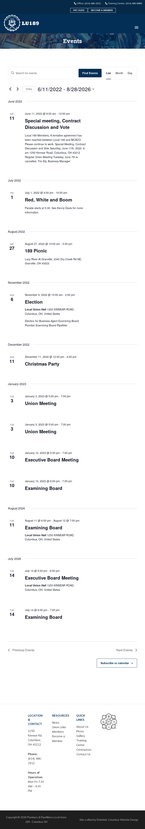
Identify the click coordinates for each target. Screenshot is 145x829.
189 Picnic (36, 250)
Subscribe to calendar (115, 663)
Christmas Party (42, 363)
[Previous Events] (10, 89)
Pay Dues (78, 10)
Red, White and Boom (48, 199)
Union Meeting (40, 403)
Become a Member (102, 10)
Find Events (90, 73)
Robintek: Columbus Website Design (117, 819)
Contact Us (83, 754)
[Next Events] (17, 89)
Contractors (83, 749)
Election (34, 302)
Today (29, 88)
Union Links (59, 727)
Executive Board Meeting (52, 459)
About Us (82, 727)
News (55, 722)
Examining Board (43, 488)
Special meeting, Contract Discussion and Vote (53, 123)
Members (58, 731)
